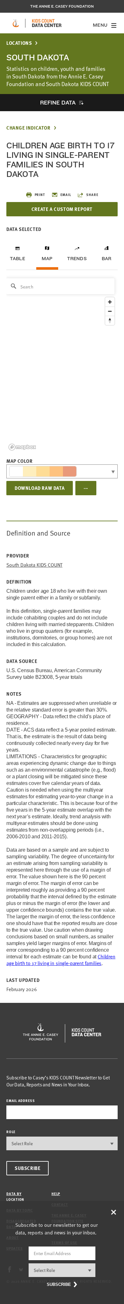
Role (11, 1131)
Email (65, 194)
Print (40, 194)
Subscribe (27, 1168)
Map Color (19, 460)
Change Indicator (28, 128)
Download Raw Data (40, 487)
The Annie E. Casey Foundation (62, 6)
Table (17, 258)
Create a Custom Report (62, 209)
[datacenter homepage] (46, 23)
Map (47, 258)
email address (20, 1100)
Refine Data (58, 102)
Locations (19, 43)
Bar (107, 258)
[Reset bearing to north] (109, 320)
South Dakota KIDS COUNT (34, 565)
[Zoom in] (109, 302)
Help (56, 1193)
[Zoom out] (109, 311)
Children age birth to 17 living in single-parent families (60, 960)
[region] (62, 364)
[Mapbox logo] (22, 447)
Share (92, 194)
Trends (77, 258)
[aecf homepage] (15, 23)
